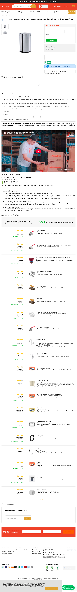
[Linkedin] (74, 550)
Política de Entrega (7, 553)
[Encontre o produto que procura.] (33, 6)
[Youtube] (72, 550)
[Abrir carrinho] (73, 6)
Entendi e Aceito (51, 588)
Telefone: (67, 29)
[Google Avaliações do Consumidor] (69, 568)
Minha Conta (36, 551)
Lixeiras (18, 15)
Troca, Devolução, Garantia (23, 550)
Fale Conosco (5, 555)
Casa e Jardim (12, 15)
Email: (47, 34)
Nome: (47, 29)
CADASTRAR (68, 531)
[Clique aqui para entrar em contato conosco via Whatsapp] (68, 587)
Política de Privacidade (36, 586)
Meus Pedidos (36, 550)
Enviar (27, 518)
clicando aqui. (56, 198)
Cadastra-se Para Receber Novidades (11, 530)
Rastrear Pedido (37, 553)
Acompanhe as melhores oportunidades (10, 533)
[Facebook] (68, 550)
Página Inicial (5, 15)
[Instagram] (70, 550)
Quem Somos (5, 550)
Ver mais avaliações (38, 500)
